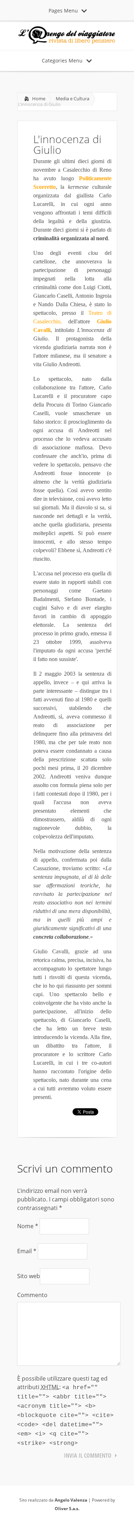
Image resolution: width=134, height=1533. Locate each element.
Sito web (28, 1276)
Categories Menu (62, 60)
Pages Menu (63, 10)
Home (38, 98)
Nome (27, 1226)
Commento (32, 1295)
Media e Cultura (72, 98)
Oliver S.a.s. (67, 1509)
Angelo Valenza (71, 1500)
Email (26, 1251)
